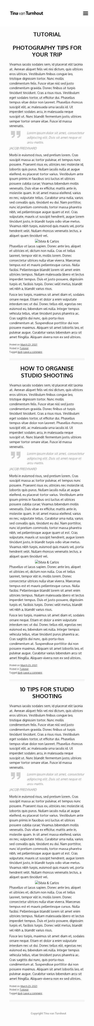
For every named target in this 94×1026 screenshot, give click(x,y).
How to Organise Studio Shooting (47, 371)
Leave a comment (32, 352)
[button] (86, 13)
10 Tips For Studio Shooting (47, 692)
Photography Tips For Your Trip (47, 51)
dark (20, 352)
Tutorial (24, 348)
